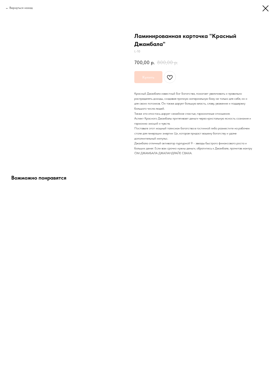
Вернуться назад (21, 8)
